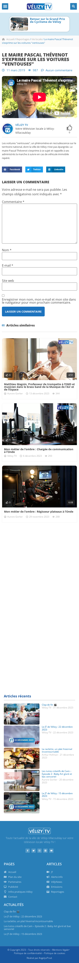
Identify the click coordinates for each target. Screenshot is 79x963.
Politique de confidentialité (28, 953)
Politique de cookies (54, 953)
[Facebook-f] (28, 851)
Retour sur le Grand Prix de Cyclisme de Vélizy (47, 20)
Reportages (22, 39)
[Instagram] (39, 851)
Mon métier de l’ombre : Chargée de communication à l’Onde (38, 450)
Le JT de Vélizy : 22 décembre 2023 (57, 728)
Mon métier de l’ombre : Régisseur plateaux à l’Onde (38, 511)
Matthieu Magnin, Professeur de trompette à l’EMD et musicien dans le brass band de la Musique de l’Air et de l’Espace (39, 386)
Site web (8, 280)
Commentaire (13, 201)
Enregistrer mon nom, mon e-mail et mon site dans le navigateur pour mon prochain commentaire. (39, 301)
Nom (7, 250)
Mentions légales (61, 949)
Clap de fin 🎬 (49, 704)
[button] (5, 6)
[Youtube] (51, 851)
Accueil (10, 39)
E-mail (7, 265)
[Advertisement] (39, 567)
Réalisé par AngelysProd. (39, 958)
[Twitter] (33, 851)
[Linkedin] (45, 851)
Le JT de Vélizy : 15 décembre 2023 (57, 795)
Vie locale (36, 39)
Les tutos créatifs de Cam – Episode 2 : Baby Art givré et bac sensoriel (57, 773)
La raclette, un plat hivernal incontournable (57, 750)
